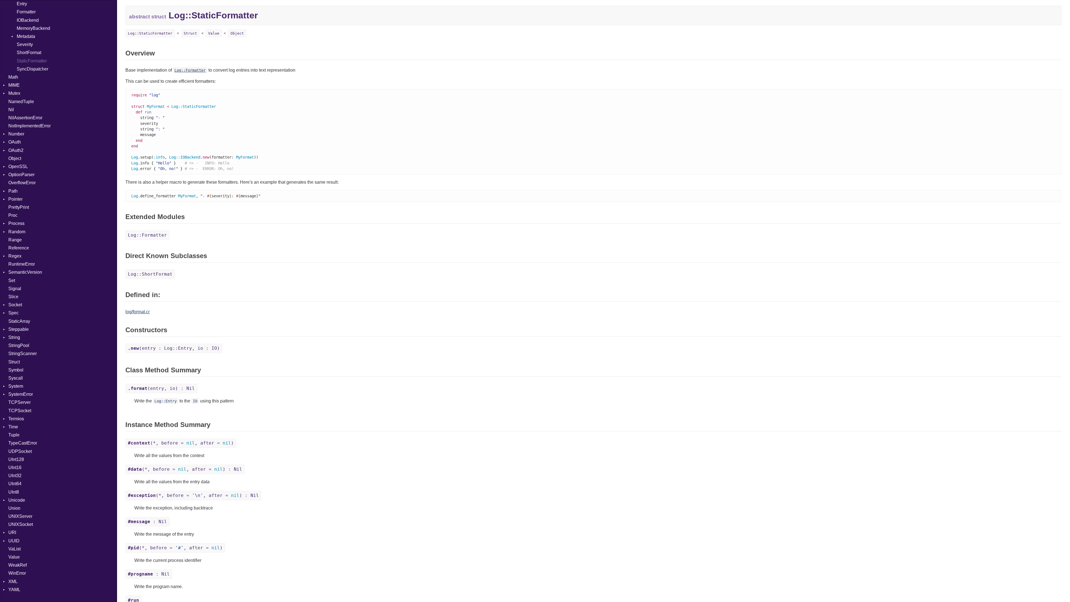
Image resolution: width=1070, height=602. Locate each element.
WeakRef (17, 565)
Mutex (14, 93)
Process (16, 223)
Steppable (18, 329)
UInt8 (13, 492)
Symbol (15, 370)
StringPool (18, 345)
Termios (16, 418)
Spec (13, 312)
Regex (14, 256)
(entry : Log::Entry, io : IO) (174, 348)
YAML (14, 589)
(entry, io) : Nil (161, 388)
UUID (14, 540)
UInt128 (16, 459)
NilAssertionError (25, 117)
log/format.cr (137, 311)
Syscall (15, 378)
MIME (14, 85)
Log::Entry (165, 401)
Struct (14, 362)
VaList (14, 549)
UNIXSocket (20, 524)
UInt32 (14, 475)
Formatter (26, 11)
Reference (18, 248)
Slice (13, 296)
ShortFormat (29, 52)
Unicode (16, 500)
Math (13, 77)
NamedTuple (21, 101)
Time (13, 426)
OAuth (14, 142)
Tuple (14, 435)
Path (13, 191)
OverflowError (22, 182)
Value (14, 557)
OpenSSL (18, 166)
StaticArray (19, 321)
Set (11, 280)
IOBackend (28, 20)
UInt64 (14, 483)
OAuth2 (15, 150)
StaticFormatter (32, 61)
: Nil (147, 521)
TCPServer (19, 402)
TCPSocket (19, 410)
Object (14, 158)
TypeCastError (22, 443)
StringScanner (22, 353)
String (14, 337)
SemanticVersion (25, 272)
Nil (11, 109)
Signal (14, 288)
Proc (13, 215)
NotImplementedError (29, 125)
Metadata (26, 36)
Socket (15, 304)
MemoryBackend (33, 28)
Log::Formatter (190, 70)
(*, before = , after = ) (181, 443)
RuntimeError (21, 264)
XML (13, 581)
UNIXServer (20, 516)
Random (16, 231)
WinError (17, 573)
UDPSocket (20, 451)
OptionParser (21, 174)
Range (15, 239)
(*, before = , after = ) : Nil (185, 469)
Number (16, 134)
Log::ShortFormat (150, 274)
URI (12, 532)
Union (14, 508)
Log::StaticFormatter (150, 33)
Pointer (15, 199)
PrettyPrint (18, 207)
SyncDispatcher (32, 69)
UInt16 (14, 467)
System (15, 386)
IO (195, 401)
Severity (25, 44)
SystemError (20, 394)
